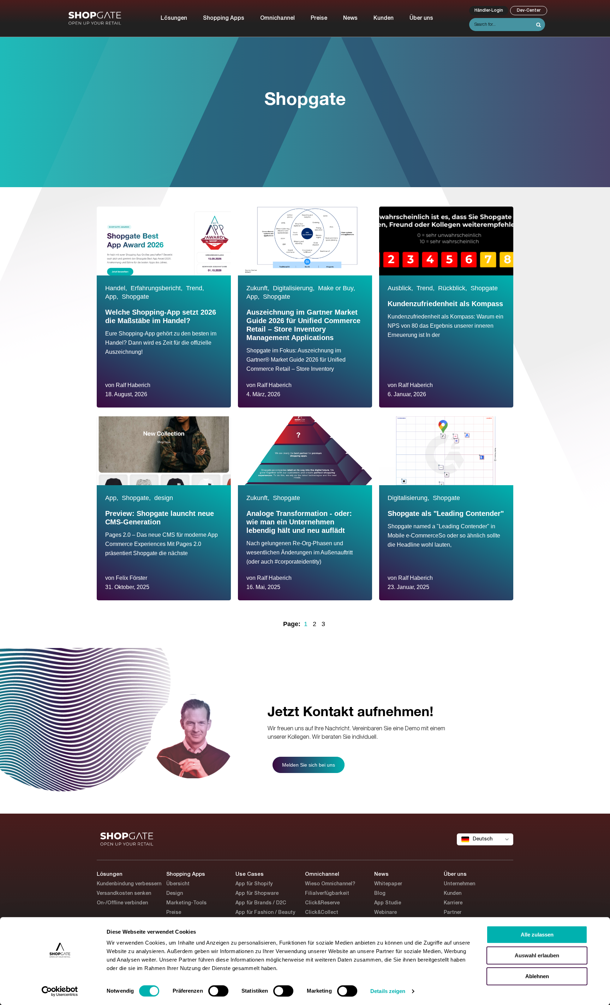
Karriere (453, 903)
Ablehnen (537, 976)
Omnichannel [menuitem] (277, 18)
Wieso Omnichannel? (330, 884)
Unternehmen (459, 884)
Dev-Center (528, 10)
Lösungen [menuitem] (174, 18)
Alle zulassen (537, 935)
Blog (379, 893)
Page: (291, 624)
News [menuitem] (350, 18)
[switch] (218, 991)
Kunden (452, 893)
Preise (173, 912)
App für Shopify (254, 884)
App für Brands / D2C (260, 903)
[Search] (538, 25)
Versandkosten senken (124, 893)
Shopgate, (136, 497)
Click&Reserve (322, 903)
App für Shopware (257, 893)
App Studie (387, 903)
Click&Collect (321, 912)
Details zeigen (387, 991)
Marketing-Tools (186, 903)
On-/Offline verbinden (122, 903)
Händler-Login (488, 10)
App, (111, 296)
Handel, (116, 288)
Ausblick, (400, 288)
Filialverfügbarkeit (327, 893)
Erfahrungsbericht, (157, 288)
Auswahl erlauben (537, 955)
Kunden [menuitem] (383, 18)
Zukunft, (257, 288)
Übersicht (178, 884)
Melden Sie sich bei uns (308, 765)
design (163, 497)
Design (174, 893)
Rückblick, (452, 288)
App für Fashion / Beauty (265, 912)
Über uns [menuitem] (421, 18)
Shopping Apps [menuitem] (223, 18)
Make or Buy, (336, 288)
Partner (452, 912)
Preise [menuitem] (319, 18)
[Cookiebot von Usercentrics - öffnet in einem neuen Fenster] (60, 991)
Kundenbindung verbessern (129, 884)
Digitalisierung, (294, 288)
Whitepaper (388, 884)
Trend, (195, 288)
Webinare (385, 912)
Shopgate (135, 296)
